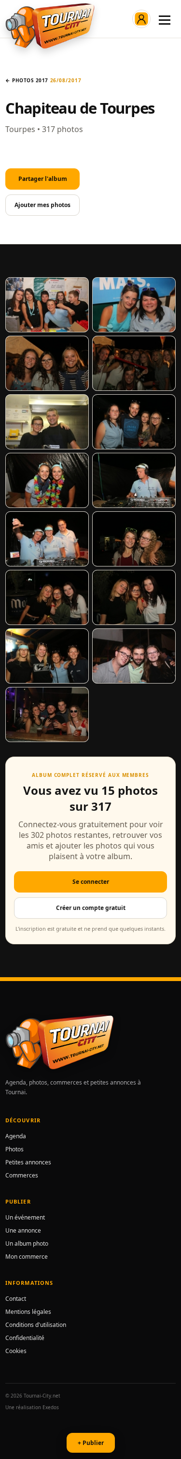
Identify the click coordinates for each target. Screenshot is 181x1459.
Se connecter (90, 882)
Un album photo (26, 1243)
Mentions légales (28, 1312)
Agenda (15, 1136)
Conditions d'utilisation (35, 1325)
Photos (14, 1149)
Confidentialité (24, 1338)
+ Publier (91, 1443)
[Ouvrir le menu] (164, 19)
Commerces (21, 1175)
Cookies (16, 1351)
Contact (15, 1299)
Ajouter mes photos (42, 205)
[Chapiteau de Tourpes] (47, 305)
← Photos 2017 (26, 80)
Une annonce (23, 1230)
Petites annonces (28, 1162)
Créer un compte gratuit (90, 908)
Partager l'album (42, 179)
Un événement (25, 1217)
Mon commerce (26, 1256)
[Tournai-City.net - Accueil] (50, 26)
